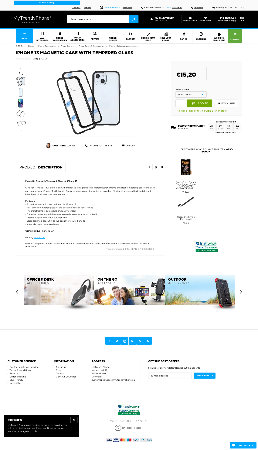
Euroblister (39, 237)
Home (31, 46)
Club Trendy (16, 380)
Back (20, 46)
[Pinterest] (140, 341)
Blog (58, 370)
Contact (60, 373)
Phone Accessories (55, 243)
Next (20, 131)
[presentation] (102, 19)
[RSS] (148, 341)
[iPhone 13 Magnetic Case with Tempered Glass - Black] (88, 102)
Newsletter (15, 383)
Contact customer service (24, 367)
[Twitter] (117, 341)
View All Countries (66, 376)
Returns (87, 8)
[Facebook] (109, 341)
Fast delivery (47, 3)
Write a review (40, 59)
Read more (127, 8)
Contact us (177, 8)
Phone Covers (93, 243)
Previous (20, 68)
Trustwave (198, 8)
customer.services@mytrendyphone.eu (113, 380)
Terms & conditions (20, 370)
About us (76, 8)
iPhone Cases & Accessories (116, 243)
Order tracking (17, 376)
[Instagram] (124, 341)
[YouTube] (132, 341)
